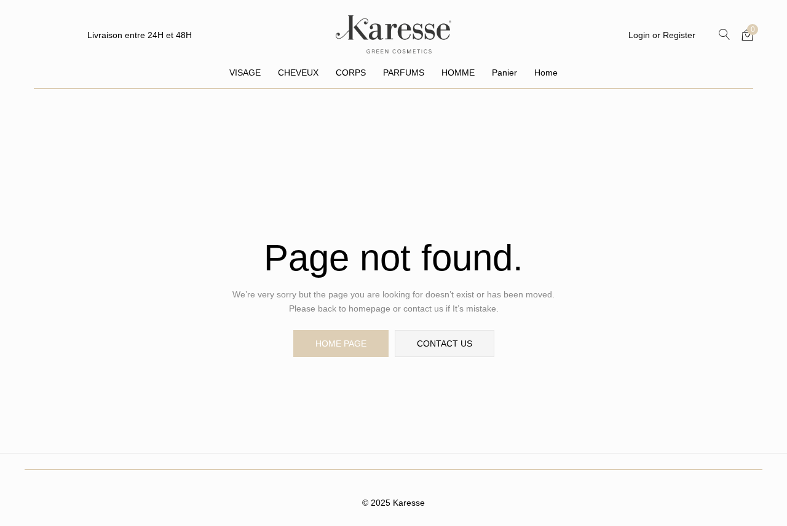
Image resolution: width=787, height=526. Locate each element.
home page (340, 343)
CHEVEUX (298, 72)
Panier (504, 72)
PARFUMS (403, 72)
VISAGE (245, 72)
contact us (444, 343)
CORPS (351, 72)
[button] (747, 34)
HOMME (458, 72)
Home (546, 72)
